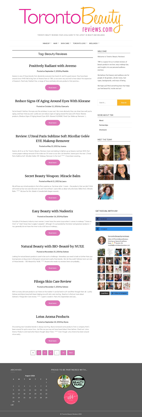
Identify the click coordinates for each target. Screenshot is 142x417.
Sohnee (66, 252)
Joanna (63, 146)
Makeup (46, 43)
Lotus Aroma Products (52, 317)
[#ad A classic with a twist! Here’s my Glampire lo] (118, 286)
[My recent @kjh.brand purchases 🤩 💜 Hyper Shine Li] (118, 269)
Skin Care (65, 43)
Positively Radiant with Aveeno (52, 66)
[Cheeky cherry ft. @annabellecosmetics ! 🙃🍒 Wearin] (109, 269)
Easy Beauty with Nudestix (52, 211)
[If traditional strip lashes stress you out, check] (126, 252)
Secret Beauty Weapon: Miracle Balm (52, 176)
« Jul (12, 404)
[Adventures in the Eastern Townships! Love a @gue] (101, 252)
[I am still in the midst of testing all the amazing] (126, 286)
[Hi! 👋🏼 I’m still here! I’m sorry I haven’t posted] (109, 277)
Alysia (66, 322)
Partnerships (103, 125)
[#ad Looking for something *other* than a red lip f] (101, 286)
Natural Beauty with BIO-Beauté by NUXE (52, 246)
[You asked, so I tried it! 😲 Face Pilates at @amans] (126, 260)
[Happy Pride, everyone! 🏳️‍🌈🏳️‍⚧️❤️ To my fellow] (101, 260)
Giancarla (65, 106)
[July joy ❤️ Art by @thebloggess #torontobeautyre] (109, 252)
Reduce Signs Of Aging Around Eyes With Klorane (52, 101)
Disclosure (103, 130)
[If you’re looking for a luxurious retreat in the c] (109, 260)
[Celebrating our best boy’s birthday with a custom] (118, 252)
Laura (64, 181)
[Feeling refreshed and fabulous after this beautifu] (126, 269)
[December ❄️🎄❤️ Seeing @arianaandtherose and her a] (118, 277)
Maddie (65, 71)
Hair (55, 43)
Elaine (65, 216)
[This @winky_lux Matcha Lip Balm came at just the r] (101, 277)
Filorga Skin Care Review (52, 281)
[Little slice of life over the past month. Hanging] (109, 286)
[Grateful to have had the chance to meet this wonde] (118, 260)
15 (63, 352)
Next (71, 352)
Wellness (93, 43)
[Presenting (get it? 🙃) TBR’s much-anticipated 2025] (126, 277)
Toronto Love (79, 43)
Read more (52, 88)
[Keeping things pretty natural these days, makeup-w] (101, 269)
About (101, 120)
